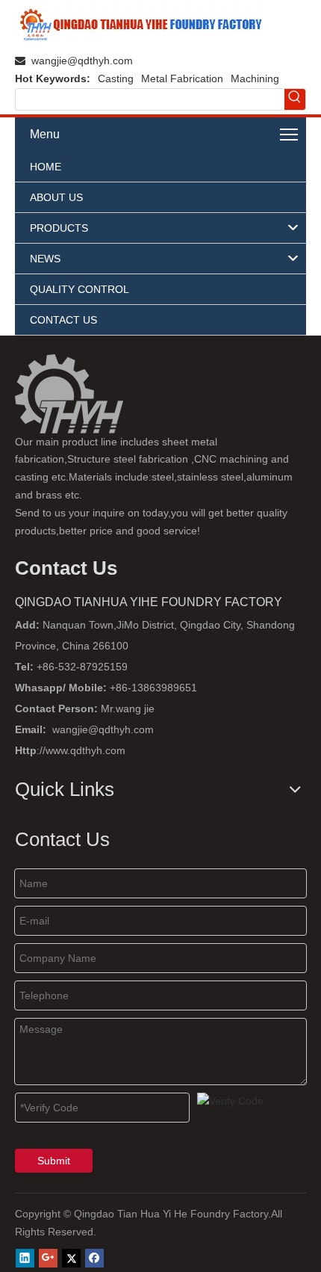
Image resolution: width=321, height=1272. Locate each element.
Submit (53, 1161)
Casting (116, 78)
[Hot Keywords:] (294, 99)
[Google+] (48, 1258)
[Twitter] (71, 1258)
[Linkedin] (25, 1258)
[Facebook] (94, 1258)
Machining (255, 78)
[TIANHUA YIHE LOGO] (139, 24)
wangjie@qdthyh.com (82, 61)
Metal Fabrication (182, 78)
